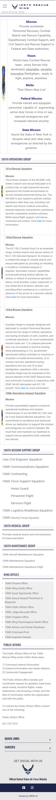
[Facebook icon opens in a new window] (23, 787)
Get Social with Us (28, 761)
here (39, 221)
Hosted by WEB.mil (28, 796)
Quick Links (12, 738)
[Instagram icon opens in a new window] (32, 787)
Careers (10, 747)
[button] (5, 6)
